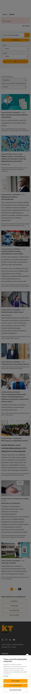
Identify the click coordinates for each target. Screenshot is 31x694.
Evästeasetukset (15, 690)
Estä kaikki (15, 681)
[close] (27, 655)
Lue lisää (5, 676)
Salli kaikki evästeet (15, 685)
